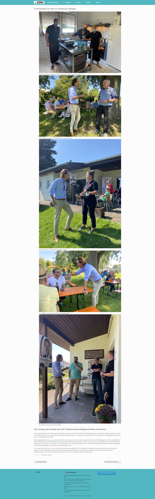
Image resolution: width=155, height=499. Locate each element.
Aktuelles (68, 2)
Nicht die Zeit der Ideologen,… (112, 461)
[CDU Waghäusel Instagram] (38, 472)
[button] (118, 2)
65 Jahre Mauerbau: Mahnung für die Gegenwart (76, 490)
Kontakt (88, 2)
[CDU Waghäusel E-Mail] (39, 472)
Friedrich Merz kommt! (40, 461)
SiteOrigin (89, 495)
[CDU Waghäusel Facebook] (35, 472)
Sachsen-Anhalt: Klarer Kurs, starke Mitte (74, 486)
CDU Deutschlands (71, 472)
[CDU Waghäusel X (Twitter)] (36, 472)
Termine (98, 2)
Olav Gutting (51, 440)
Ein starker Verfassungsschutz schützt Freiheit (76, 482)
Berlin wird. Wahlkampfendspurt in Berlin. (74, 475)
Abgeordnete (44, 454)
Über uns (78, 2)
